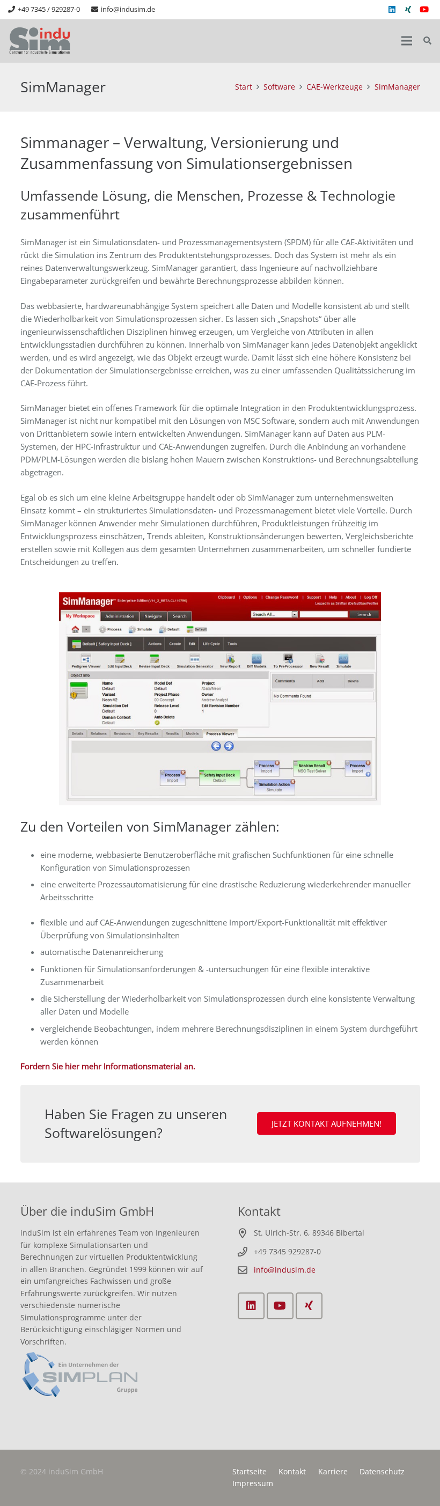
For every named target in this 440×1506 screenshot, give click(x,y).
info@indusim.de (285, 1270)
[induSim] (40, 40)
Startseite (249, 1471)
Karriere (333, 1471)
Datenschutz (382, 1471)
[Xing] (408, 10)
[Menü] (407, 40)
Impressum (252, 1483)
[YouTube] (424, 10)
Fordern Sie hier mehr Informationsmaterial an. (107, 1066)
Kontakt (292, 1471)
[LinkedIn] (392, 10)
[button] (427, 41)
